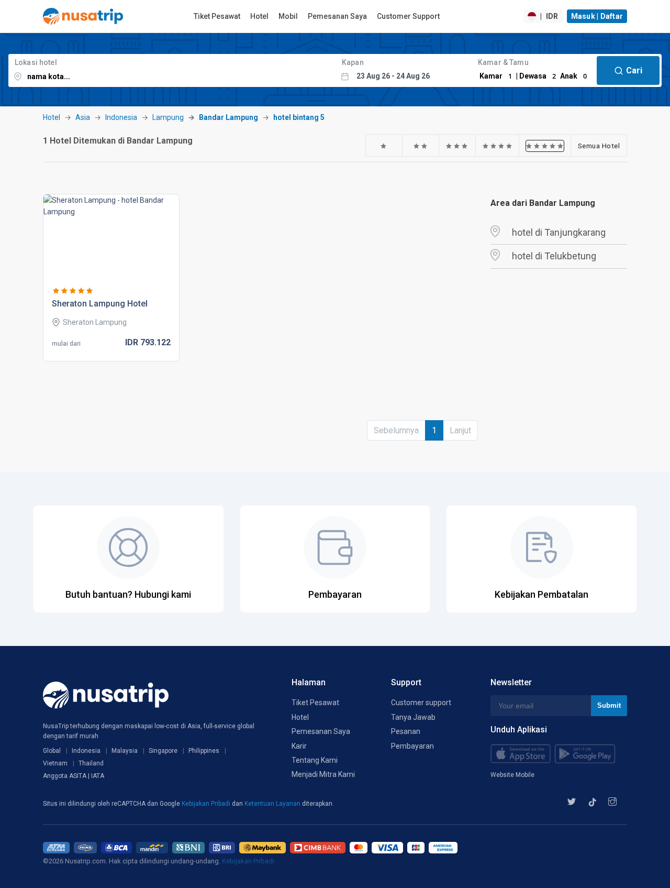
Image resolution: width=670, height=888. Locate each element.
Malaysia (124, 750)
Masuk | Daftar (597, 16)
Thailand (91, 763)
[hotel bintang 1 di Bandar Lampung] (383, 145)
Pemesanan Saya (337, 16)
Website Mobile (512, 775)
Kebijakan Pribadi (207, 803)
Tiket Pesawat (217, 16)
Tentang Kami (315, 760)
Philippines (203, 750)
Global (52, 750)
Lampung (168, 117)
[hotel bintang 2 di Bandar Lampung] (420, 145)
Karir (299, 746)
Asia (82, 117)
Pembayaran (412, 746)
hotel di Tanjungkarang (559, 232)
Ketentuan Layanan (273, 803)
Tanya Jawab (413, 717)
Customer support (421, 702)
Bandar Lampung (228, 117)
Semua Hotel (599, 145)
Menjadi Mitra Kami (323, 774)
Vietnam (55, 763)
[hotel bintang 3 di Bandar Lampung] (456, 145)
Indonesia (121, 117)
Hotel (259, 16)
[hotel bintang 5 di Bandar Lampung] (545, 145)
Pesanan (405, 731)
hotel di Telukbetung (554, 255)
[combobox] (172, 70)
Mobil (288, 16)
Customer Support (408, 16)
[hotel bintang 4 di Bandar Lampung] (497, 145)
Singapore (163, 750)
